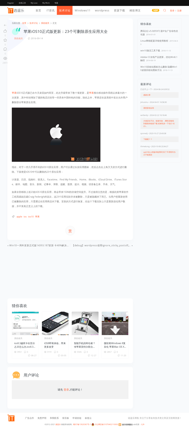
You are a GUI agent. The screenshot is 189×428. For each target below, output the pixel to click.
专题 (56, 3)
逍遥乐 (58, 424)
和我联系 (54, 417)
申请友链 (76, 417)
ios (25, 216)
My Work (46, 3)
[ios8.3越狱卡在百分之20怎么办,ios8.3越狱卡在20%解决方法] (25, 323)
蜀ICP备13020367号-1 (82, 424)
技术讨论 (64, 10)
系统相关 (18, 38)
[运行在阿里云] (126, 424)
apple (19, 216)
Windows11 (83, 10)
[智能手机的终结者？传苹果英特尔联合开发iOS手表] (85, 323)
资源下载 (119, 10)
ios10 (31, 216)
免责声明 (42, 417)
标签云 (88, 417)
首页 (38, 10)
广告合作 (29, 417)
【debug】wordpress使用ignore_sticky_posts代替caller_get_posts (111, 245)
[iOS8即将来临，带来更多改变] (55, 323)
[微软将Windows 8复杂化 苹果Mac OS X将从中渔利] (115, 323)
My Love (34, 3)
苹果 (14, 92)
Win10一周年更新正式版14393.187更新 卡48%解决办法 (40, 245)
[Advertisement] (70, 65)
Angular (10, 3)
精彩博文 (135, 10)
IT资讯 (51, 10)
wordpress (102, 10)
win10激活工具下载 (150, 50)
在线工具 (22, 3)
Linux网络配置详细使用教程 (154, 40)
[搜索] (164, 10)
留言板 (65, 417)
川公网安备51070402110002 (106, 424)
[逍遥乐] (16, 10)
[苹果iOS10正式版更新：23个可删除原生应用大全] (56, 134)
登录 (66, 389)
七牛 (143, 424)
